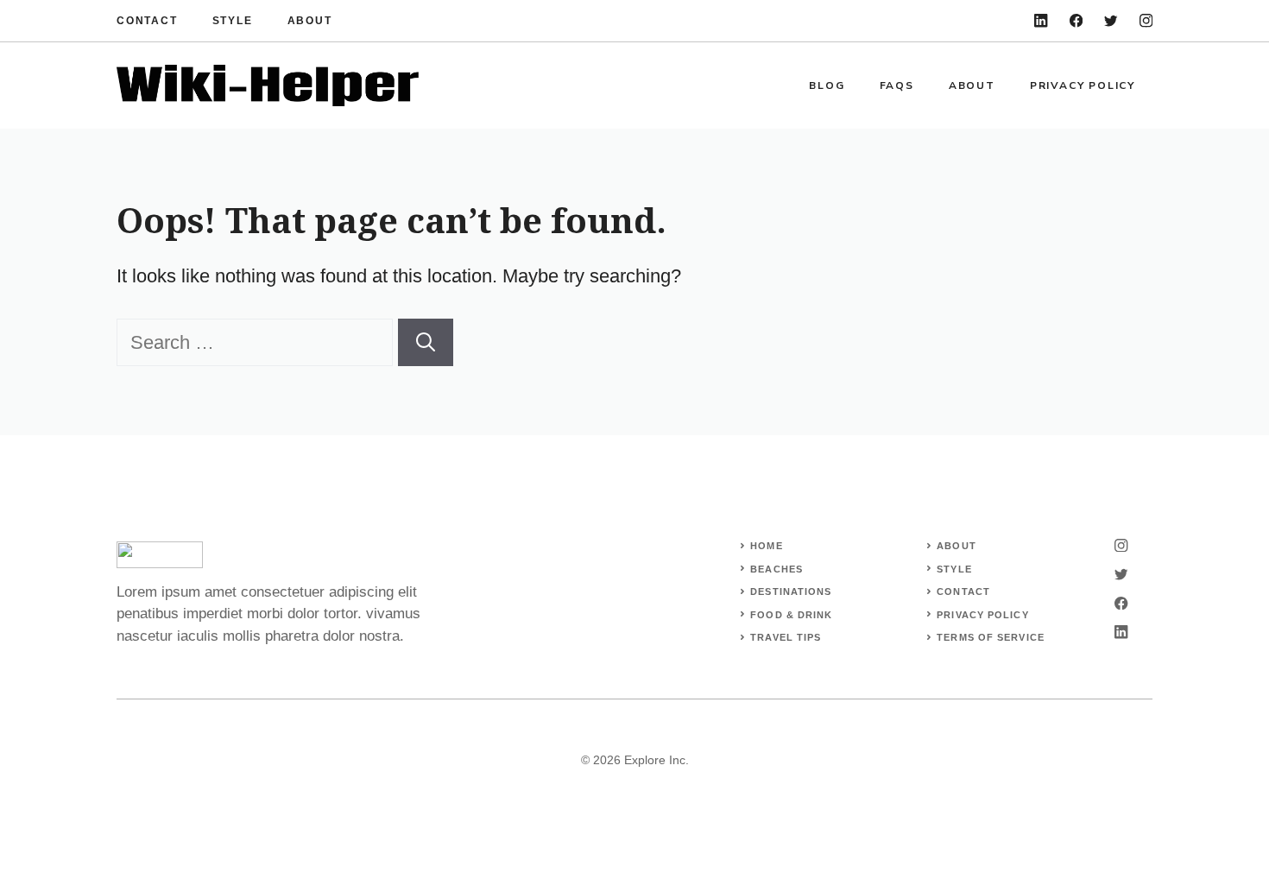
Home (766, 546)
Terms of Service (991, 637)
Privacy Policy (1082, 85)
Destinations (790, 591)
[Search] (425, 342)
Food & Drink (791, 615)
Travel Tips (785, 637)
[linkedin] (1040, 20)
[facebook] (1076, 20)
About (309, 21)
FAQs (897, 85)
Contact (147, 21)
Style (232, 21)
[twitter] (1110, 20)
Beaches (776, 569)
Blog (826, 85)
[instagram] (1146, 20)
